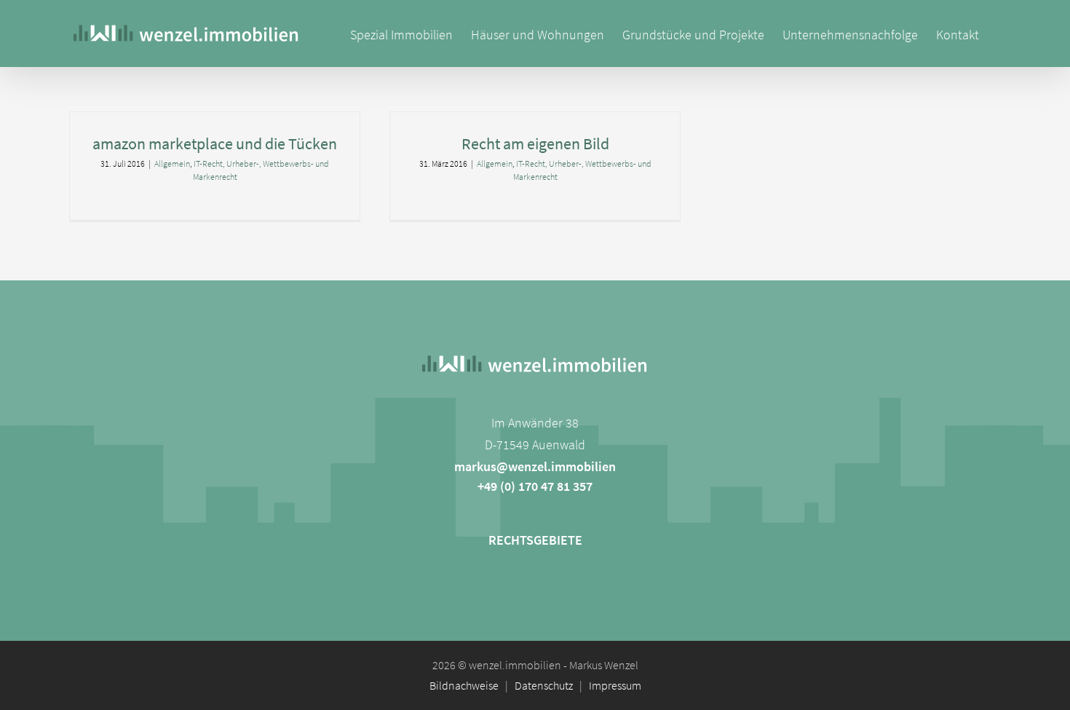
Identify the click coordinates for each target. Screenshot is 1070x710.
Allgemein (172, 163)
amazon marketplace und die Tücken (214, 143)
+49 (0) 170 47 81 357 (535, 486)
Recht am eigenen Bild (535, 143)
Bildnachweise (464, 685)
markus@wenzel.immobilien (535, 466)
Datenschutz (544, 685)
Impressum (615, 685)
